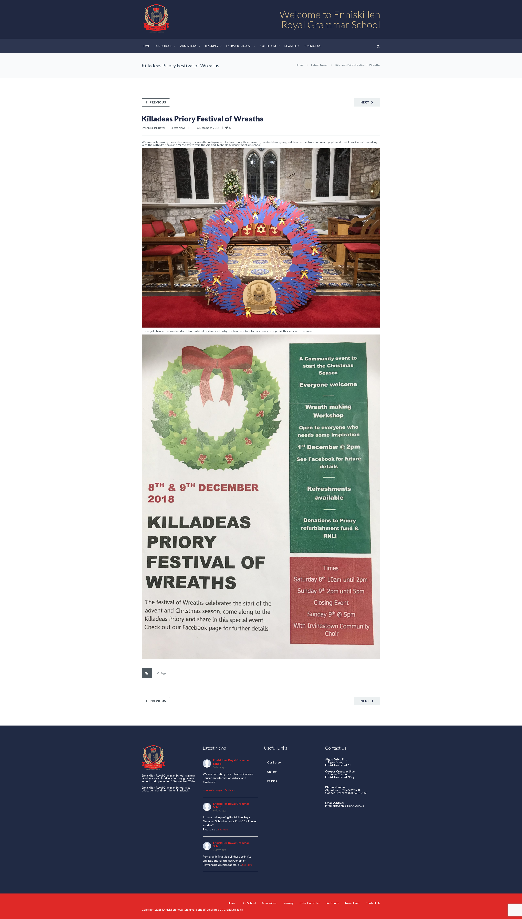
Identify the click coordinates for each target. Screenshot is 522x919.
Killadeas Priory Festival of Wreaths (202, 118)
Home (146, 46)
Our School (163, 46)
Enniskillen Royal (155, 127)
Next (365, 102)
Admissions (188, 46)
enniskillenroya (212, 790)
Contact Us (312, 46)
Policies (272, 780)
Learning (211, 46)
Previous (158, 102)
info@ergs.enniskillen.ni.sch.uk (344, 805)
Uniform (272, 771)
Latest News (319, 65)
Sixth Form (268, 46)
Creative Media (233, 909)
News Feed (291, 46)
